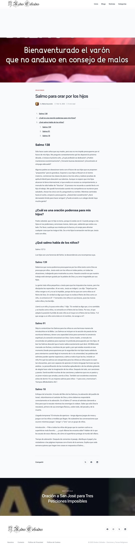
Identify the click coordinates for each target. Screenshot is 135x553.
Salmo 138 (43, 114)
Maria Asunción (47, 104)
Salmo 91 (46, 131)
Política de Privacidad (35, 542)
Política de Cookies (53, 542)
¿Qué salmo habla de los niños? (51, 122)
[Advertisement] (67, 23)
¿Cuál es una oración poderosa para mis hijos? (57, 118)
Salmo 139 (46, 127)
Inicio (96, 4)
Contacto (21, 542)
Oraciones (39, 90)
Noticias (112, 4)
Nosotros (10, 542)
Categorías (122, 4)
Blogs (103, 4)
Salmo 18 (46, 136)
